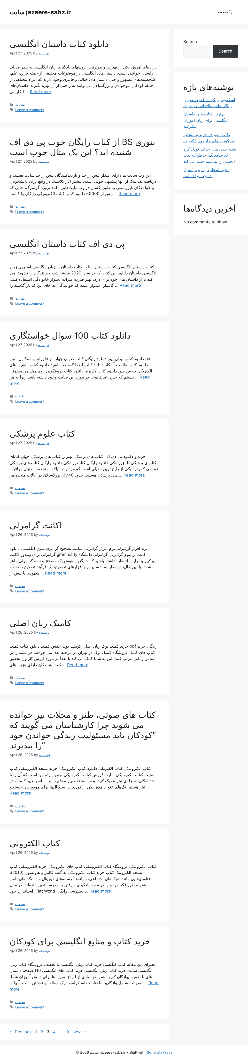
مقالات (20, 104)
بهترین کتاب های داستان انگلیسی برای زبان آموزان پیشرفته (205, 120)
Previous (20, 1032)
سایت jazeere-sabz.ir (40, 12)
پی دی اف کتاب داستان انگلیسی (67, 244)
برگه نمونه (225, 12)
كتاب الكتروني (35, 843)
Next (80, 1032)
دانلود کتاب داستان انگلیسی (59, 44)
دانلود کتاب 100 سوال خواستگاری (70, 335)
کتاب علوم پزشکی (42, 433)
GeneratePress (159, 1052)
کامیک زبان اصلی (40, 623)
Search (190, 41)
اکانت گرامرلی (36, 525)
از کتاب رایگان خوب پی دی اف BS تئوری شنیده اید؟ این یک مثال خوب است (82, 147)
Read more (40, 91)
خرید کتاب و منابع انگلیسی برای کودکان (80, 941)
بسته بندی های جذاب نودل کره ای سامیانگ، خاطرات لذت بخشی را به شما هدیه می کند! (209, 155)
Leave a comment (29, 110)
